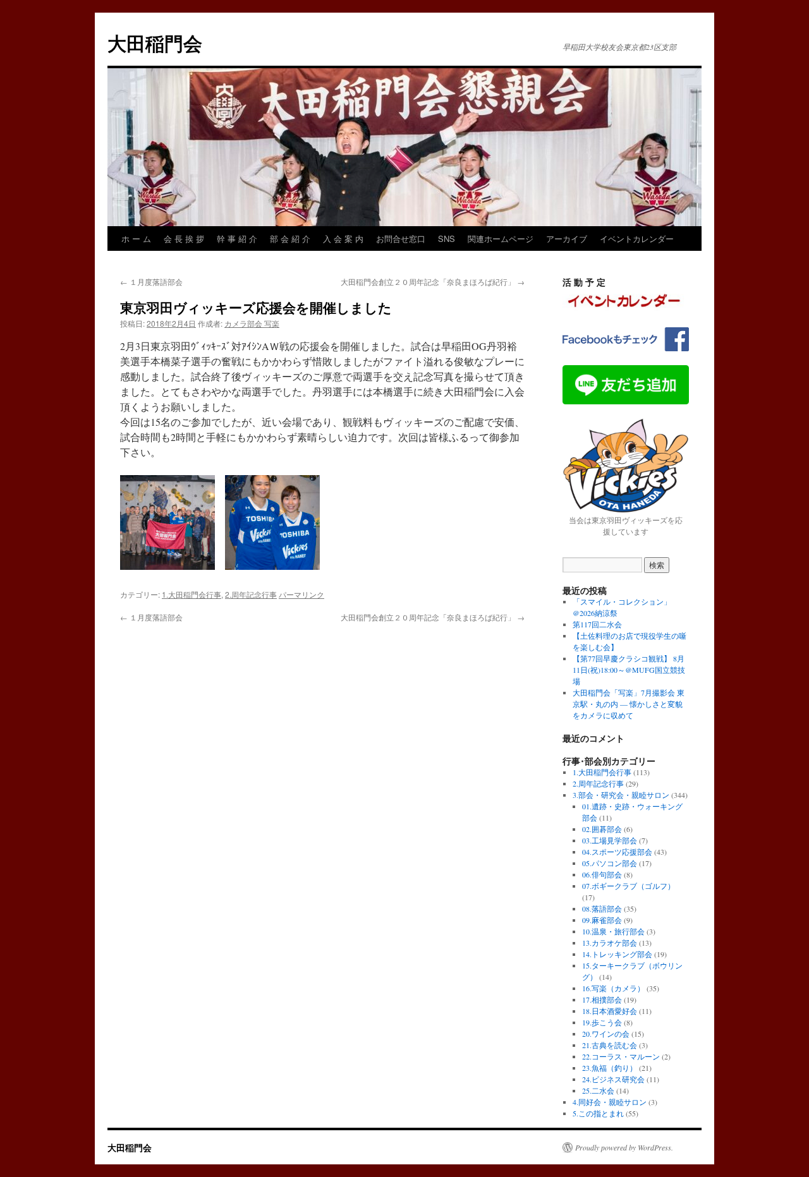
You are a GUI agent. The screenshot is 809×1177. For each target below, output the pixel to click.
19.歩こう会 (602, 1022)
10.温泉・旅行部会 (613, 931)
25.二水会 (598, 1090)
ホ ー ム (136, 238)
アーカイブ (566, 238)
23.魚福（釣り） (609, 1068)
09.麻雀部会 (602, 920)
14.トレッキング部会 (617, 954)
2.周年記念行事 (251, 594)
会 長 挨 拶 (184, 238)
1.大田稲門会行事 (191, 594)
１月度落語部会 (151, 281)
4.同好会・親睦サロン (610, 1102)
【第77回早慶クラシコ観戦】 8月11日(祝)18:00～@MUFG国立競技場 (629, 669)
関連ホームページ (500, 238)
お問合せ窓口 (400, 238)
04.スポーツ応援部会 (617, 852)
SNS (446, 238)
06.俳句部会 (602, 874)
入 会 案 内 (343, 238)
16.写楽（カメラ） (613, 988)
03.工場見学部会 (609, 840)
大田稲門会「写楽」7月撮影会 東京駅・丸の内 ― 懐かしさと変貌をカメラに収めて (628, 703)
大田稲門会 (154, 42)
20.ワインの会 (606, 1034)
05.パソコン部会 (609, 863)
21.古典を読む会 (609, 1045)
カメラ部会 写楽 (251, 323)
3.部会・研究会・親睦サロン (621, 795)
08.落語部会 (602, 908)
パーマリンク (301, 594)
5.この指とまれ (598, 1113)
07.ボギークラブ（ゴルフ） (628, 886)
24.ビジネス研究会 (613, 1079)
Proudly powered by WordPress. (624, 1147)
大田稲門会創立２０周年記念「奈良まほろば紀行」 (433, 281)
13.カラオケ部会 (609, 943)
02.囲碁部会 (602, 829)
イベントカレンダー (637, 238)
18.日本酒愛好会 (609, 1011)
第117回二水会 (597, 624)
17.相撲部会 (602, 999)
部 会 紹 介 (290, 238)
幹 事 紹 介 (237, 238)
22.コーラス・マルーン (621, 1056)
